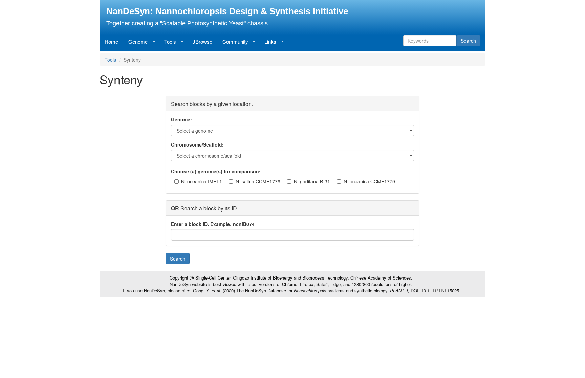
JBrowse (202, 41)
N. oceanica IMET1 (201, 181)
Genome (135, 42)
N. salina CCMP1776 (258, 181)
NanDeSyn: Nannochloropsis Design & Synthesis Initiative (227, 11)
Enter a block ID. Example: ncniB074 (213, 224)
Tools (167, 42)
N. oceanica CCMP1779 (369, 181)
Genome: (181, 119)
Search (468, 40)
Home (111, 41)
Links (267, 42)
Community (232, 42)
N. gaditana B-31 (312, 181)
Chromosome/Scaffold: (197, 144)
